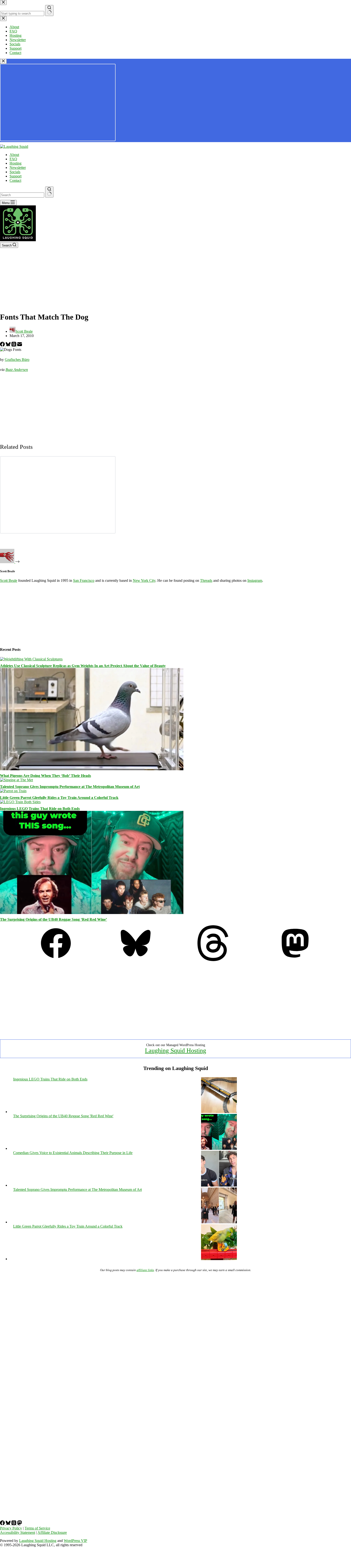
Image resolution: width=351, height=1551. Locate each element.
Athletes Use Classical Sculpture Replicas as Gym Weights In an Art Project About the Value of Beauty (83, 666)
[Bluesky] (8, 345)
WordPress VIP (75, 1541)
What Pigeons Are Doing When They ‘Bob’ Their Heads (45, 776)
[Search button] (49, 192)
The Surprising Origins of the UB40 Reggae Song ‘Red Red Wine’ (53, 919)
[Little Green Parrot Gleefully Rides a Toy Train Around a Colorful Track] (13, 791)
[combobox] (22, 195)
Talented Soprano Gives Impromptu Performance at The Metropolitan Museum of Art (70, 787)
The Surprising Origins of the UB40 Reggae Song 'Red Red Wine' (63, 1116)
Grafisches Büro (17, 360)
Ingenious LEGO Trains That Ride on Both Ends (40, 809)
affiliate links (145, 1270)
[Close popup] (3, 61)
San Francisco (83, 580)
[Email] (19, 345)
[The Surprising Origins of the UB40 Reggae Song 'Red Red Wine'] (219, 1148)
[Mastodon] (295, 960)
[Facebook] (3, 345)
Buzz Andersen (16, 370)
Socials (15, 172)
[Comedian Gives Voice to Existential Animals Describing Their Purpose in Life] (219, 1185)
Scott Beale (8, 580)
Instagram (254, 580)
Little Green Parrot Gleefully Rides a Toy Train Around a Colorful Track (59, 798)
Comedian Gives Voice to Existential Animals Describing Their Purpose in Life (73, 1153)
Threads (206, 580)
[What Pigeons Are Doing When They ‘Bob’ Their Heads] (91, 769)
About (14, 155)
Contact (15, 180)
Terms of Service (37, 1528)
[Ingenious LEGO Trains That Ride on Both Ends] (20, 802)
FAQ (13, 159)
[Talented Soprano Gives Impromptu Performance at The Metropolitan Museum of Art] (16, 780)
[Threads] (14, 345)
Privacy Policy (11, 1528)
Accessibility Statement (17, 1532)
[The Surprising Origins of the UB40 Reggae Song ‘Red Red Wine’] (91, 913)
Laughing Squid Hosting (175, 1050)
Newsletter (18, 168)
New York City (144, 580)
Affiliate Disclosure (52, 1532)
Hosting (15, 163)
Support (15, 176)
